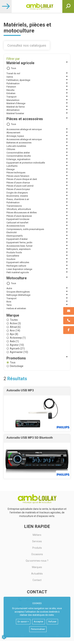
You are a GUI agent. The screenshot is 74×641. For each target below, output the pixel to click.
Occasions (37, 554)
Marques (37, 567)
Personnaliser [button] (38, 629)
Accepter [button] (38, 621)
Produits (37, 547)
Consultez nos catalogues (26, 45)
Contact (37, 580)
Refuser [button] (52, 621)
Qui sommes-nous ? (37, 560)
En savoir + (23, 621)
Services (37, 541)
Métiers (37, 534)
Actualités (37, 573)
